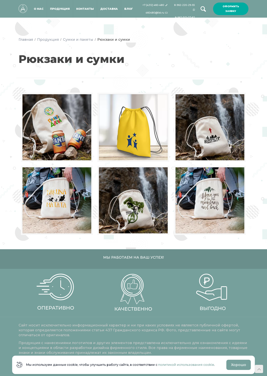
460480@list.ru (155, 12)
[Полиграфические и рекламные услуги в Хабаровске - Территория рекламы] (23, 4)
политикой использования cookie (186, 365)
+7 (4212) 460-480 (153, 5)
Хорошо (238, 365)
